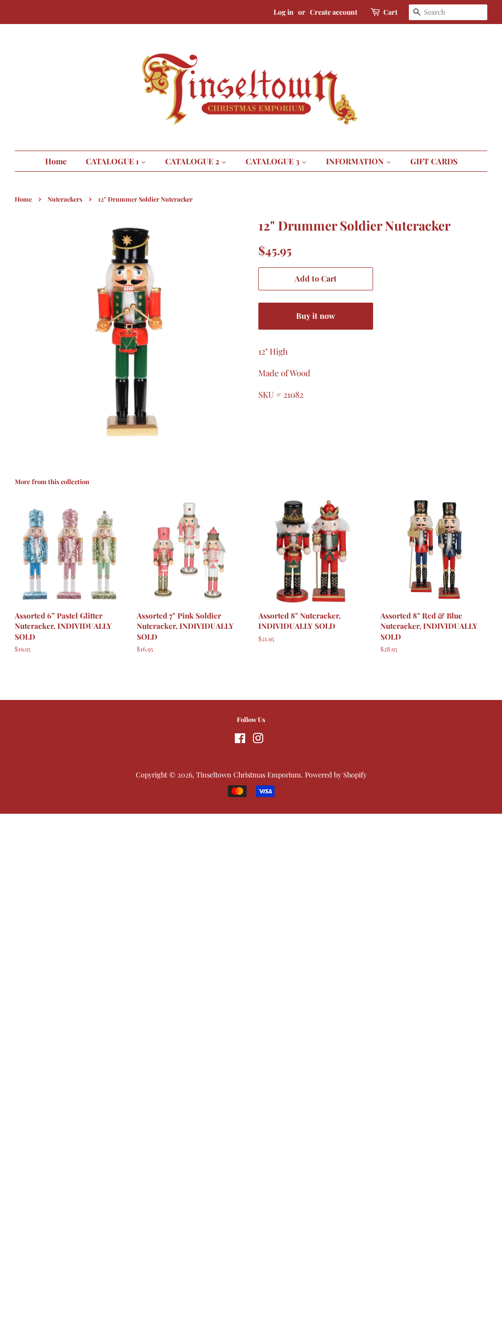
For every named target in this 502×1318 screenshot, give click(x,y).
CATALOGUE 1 (113, 161)
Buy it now (315, 315)
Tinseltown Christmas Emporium (248, 774)
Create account (333, 12)
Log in (284, 12)
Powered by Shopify (336, 774)
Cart (390, 12)
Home (56, 161)
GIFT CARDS (433, 161)
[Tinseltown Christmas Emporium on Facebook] (240, 740)
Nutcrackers (65, 199)
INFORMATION (356, 161)
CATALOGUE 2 (193, 161)
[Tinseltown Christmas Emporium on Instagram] (257, 740)
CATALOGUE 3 (273, 161)
